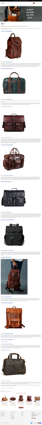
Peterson (7, 380)
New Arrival (12, 5)
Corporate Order (24, 5)
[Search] (34, 3)
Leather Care (12, 415)
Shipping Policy (2, 413)
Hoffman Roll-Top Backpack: (7, 302)
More (28, 5)
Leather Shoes (20, 5)
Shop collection (21, 407)
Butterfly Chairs (16, 5)
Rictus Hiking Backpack (8, 296)
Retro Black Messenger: (6, 181)
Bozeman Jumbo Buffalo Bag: (8, 219)
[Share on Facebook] (1, 23)
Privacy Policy (2, 415)
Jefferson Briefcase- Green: (7, 68)
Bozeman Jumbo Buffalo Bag (8, 250)
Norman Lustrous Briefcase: (7, 144)
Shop (9, 5)
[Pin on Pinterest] (4, 23)
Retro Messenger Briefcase (8, 137)
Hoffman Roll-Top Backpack (8, 333)
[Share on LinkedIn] (3, 23)
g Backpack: (9, 31)
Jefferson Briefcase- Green (8, 99)
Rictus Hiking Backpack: (7, 257)
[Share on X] (2, 23)
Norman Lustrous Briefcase (8, 175)
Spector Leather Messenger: (7, 339)
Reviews (22, 415)
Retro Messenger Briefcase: (7, 106)
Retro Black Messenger (7, 212)
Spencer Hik (4, 31)
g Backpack (10, 61)
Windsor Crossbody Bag (29, 402)
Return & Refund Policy (3, 414)
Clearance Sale (31, 5)
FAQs (11, 413)
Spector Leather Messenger (8, 344)
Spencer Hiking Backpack (21, 402)
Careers (22, 414)
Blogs (11, 414)
